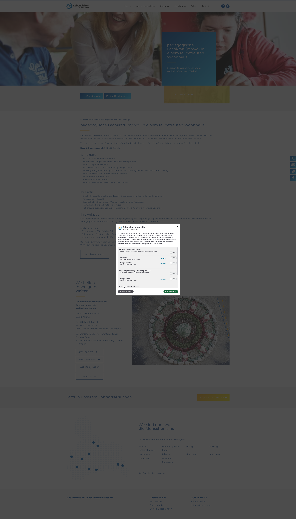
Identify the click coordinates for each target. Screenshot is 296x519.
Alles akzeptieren (170, 291)
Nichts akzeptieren (126, 291)
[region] (148, 267)
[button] (171, 252)
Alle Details (163, 258)
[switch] (173, 252)
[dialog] (148, 259)
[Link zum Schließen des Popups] (177, 227)
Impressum (126, 229)
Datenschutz (134, 229)
